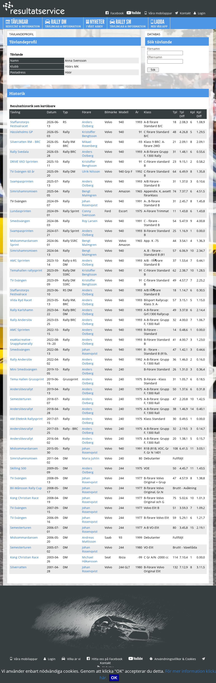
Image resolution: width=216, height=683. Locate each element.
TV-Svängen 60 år (22, 171)
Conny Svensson (88, 213)
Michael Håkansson (89, 559)
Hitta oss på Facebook (106, 659)
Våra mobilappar (160, 13)
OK (114, 677)
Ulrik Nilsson (91, 171)
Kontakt (185, 13)
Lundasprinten (20, 211)
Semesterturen (20, 399)
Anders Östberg (87, 124)
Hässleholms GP (21, 132)
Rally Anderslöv (21, 320)
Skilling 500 (18, 468)
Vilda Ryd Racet (21, 300)
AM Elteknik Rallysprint (26, 419)
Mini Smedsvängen (23, 369)
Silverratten (18, 567)
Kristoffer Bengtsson (89, 134)
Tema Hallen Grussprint (27, 379)
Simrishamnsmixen (23, 191)
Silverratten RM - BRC (25, 142)
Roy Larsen (89, 221)
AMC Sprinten (20, 260)
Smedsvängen (20, 221)
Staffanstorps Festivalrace (19, 292)
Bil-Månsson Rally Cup (26, 488)
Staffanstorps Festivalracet (19, 124)
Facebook (117, 13)
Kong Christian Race (24, 498)
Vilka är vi (73, 659)
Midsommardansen (24, 448)
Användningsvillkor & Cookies (175, 659)
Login (201, 13)
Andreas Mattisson (89, 539)
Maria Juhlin (90, 458)
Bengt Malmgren (89, 193)
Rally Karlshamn (21, 310)
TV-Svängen (18, 280)
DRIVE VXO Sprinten (24, 162)
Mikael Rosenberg (89, 144)
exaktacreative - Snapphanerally (21, 342)
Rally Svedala (19, 152)
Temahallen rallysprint (26, 270)
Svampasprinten (21, 181)
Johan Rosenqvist (89, 203)
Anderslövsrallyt (21, 389)
